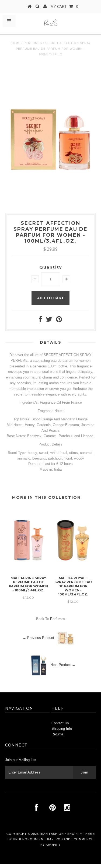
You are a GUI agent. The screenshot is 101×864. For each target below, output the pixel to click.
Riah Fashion (52, 833)
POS (59, 839)
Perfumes (33, 43)
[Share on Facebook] (40, 321)
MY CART (64, 7)
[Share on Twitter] (49, 321)
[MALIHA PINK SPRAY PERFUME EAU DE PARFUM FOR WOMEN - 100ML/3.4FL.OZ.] (28, 571)
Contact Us (60, 723)
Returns (57, 734)
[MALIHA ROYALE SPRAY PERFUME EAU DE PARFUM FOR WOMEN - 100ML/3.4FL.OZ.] (73, 571)
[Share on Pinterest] (59, 321)
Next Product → (62, 665)
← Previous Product (38, 638)
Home (15, 43)
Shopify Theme (81, 833)
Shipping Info (61, 728)
